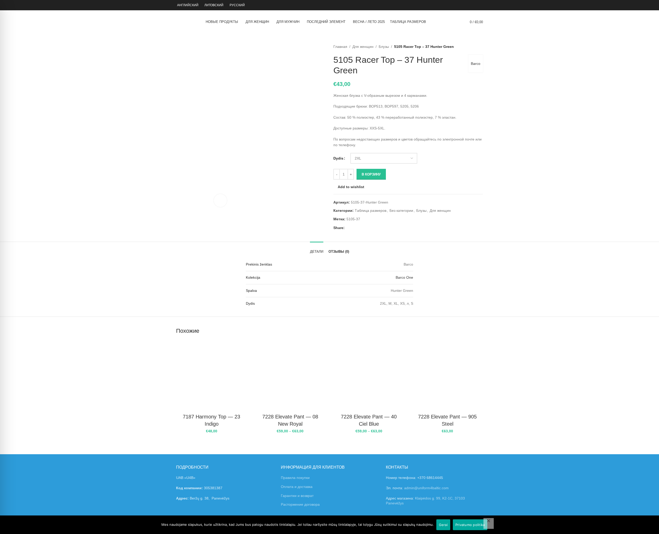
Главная (340, 47)
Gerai (443, 525)
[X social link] (354, 227)
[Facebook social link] (348, 227)
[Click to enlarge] (220, 200)
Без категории (401, 210)
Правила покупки (295, 478)
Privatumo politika (470, 525)
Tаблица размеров (370, 210)
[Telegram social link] (371, 227)
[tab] (316, 248)
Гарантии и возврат (297, 496)
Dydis (338, 158)
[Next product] (480, 46)
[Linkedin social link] (365, 227)
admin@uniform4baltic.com (426, 488)
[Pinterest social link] (359, 227)
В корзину (371, 174)
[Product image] (211, 375)
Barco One (404, 277)
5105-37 (353, 219)
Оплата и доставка (297, 487)
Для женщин (363, 47)
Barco (475, 64)
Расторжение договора (300, 504)
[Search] (457, 22)
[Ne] (488, 523)
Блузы (384, 47)
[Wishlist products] (481, 5)
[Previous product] (470, 46)
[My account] (471, 5)
